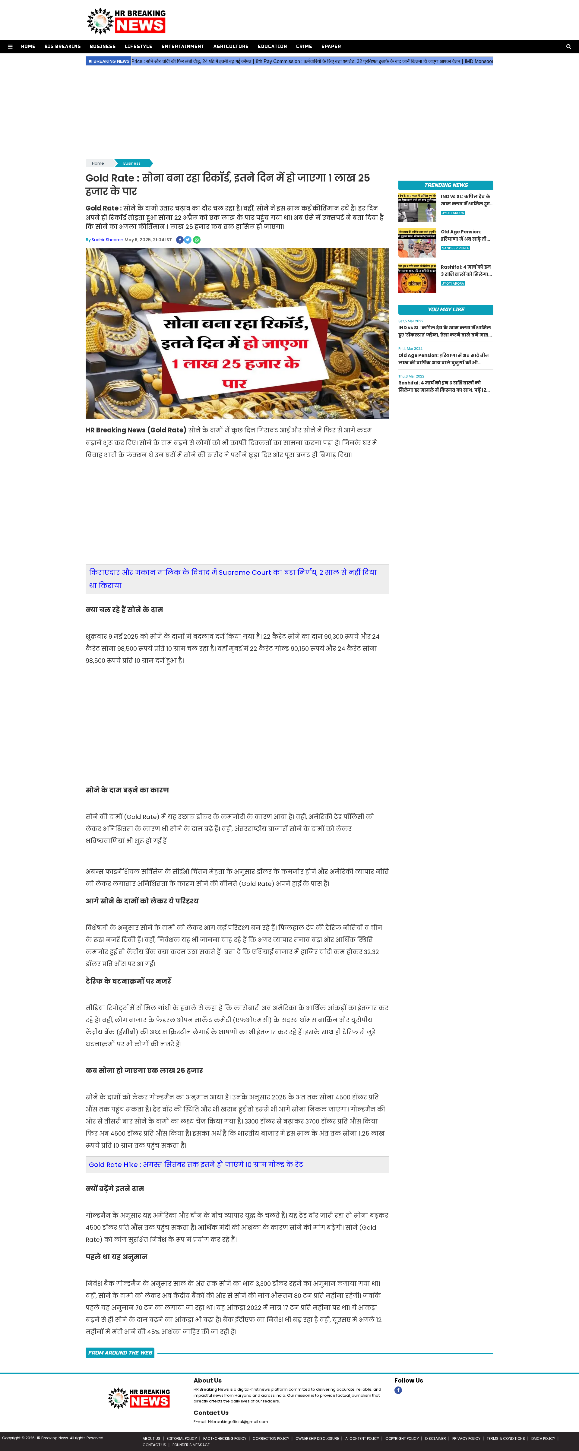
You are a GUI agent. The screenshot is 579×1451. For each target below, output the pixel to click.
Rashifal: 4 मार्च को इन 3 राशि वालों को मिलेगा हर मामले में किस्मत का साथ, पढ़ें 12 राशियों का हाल (442, 390)
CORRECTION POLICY (271, 1438)
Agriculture (231, 46)
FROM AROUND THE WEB (120, 1353)
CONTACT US (154, 1444)
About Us (208, 1380)
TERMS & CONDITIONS (506, 1438)
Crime (304, 46)
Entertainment (183, 46)
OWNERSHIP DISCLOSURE (317, 1438)
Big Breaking (63, 46)
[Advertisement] (289, 113)
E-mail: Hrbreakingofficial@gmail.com (231, 1421)
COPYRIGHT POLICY (402, 1438)
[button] (10, 46)
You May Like (446, 309)
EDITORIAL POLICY (182, 1438)
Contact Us (211, 1412)
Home (28, 46)
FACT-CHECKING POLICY (224, 1438)
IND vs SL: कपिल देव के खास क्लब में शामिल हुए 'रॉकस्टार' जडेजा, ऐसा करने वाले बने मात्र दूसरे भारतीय (444, 334)
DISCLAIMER (435, 1438)
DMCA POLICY (543, 1438)
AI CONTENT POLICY (362, 1438)
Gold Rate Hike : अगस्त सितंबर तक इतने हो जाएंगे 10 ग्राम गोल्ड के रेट (196, 1164)
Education (272, 46)
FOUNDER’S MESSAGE (191, 1444)
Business (103, 46)
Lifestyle (139, 46)
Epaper (331, 46)
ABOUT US (151, 1438)
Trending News (445, 185)
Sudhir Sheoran (107, 240)
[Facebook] (398, 1390)
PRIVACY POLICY (466, 1438)
